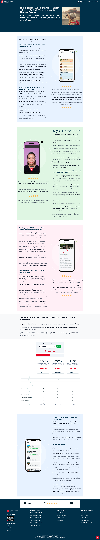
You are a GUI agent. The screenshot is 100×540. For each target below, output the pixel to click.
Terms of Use (60, 520)
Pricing (79, 1)
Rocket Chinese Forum (36, 522)
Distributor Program (86, 519)
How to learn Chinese (35, 525)
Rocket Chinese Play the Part (37, 519)
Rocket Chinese (34, 514)
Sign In (96, 1)
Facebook (9, 527)
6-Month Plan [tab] (57, 355)
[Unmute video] (42, 142)
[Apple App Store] (13, 517)
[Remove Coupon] (54, 346)
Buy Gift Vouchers (61, 514)
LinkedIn (9, 530)
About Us (90, 1)
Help (84, 1)
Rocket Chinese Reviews (36, 520)
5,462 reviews (55, 505)
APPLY (58, 346)
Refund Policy (60, 517)
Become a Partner (85, 520)
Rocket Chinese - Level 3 (36, 517)
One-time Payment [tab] (43, 355)
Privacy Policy (60, 519)
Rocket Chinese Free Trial (36, 512)
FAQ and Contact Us (61, 512)
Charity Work (84, 517)
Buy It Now (43, 372)
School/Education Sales (87, 522)
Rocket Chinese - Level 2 (36, 515)
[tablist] (50, 355)
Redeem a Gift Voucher (62, 515)
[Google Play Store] (13, 520)
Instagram (9, 528)
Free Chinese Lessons (35, 524)
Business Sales (84, 515)
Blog (82, 514)
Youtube (9, 525)
